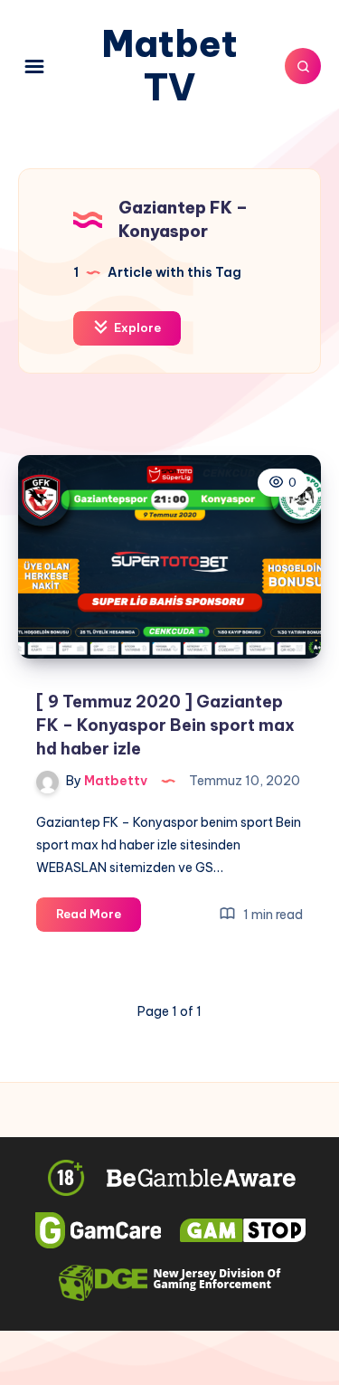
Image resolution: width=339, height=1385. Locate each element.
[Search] (303, 66)
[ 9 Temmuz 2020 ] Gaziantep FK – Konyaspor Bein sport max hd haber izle (165, 725)
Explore (136, 327)
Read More (98, 918)
